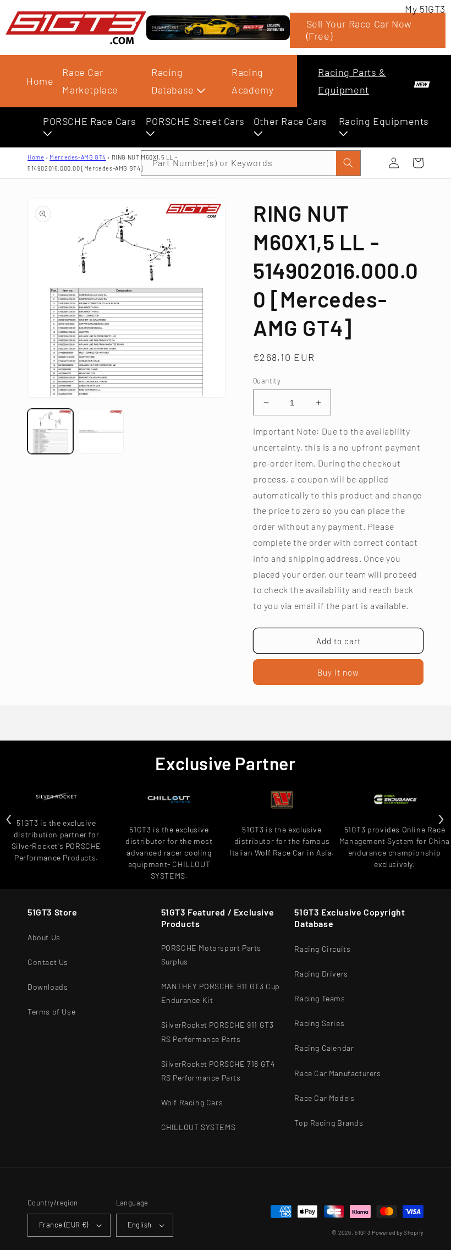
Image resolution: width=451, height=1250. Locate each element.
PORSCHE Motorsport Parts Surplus (211, 954)
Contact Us (48, 962)
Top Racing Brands (328, 1122)
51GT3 (363, 1232)
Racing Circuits (322, 948)
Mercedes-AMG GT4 (78, 157)
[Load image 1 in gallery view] (50, 431)
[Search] (348, 163)
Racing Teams (319, 998)
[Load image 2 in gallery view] (101, 431)
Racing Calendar (324, 1047)
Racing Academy (252, 81)
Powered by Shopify (398, 1232)
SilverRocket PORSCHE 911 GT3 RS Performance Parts (217, 1031)
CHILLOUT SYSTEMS (198, 1127)
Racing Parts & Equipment (352, 81)
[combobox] (250, 163)
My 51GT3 (425, 9)
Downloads (48, 986)
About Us (44, 937)
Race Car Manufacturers (337, 1073)
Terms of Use (51, 1011)
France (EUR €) (64, 1224)
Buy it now (338, 672)
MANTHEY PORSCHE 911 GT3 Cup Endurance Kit (220, 993)
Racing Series (319, 1023)
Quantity (266, 380)
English (140, 1224)
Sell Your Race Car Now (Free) (359, 30)
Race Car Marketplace (90, 81)
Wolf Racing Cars (192, 1102)
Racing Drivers (321, 973)
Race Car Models (324, 1098)
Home (39, 81)
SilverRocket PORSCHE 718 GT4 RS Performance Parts (218, 1070)
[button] (418, 163)
